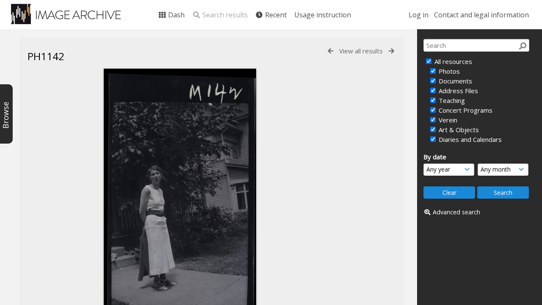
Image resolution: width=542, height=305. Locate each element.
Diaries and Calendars (469, 139)
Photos (448, 71)
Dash (175, 14)
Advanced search (456, 212)
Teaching (451, 100)
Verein (447, 120)
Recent (275, 14)
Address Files (457, 90)
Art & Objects (458, 129)
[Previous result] (330, 51)
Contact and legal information (481, 14)
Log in (419, 14)
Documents (454, 81)
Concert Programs (464, 110)
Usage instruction (322, 14)
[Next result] (391, 51)
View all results (361, 51)
